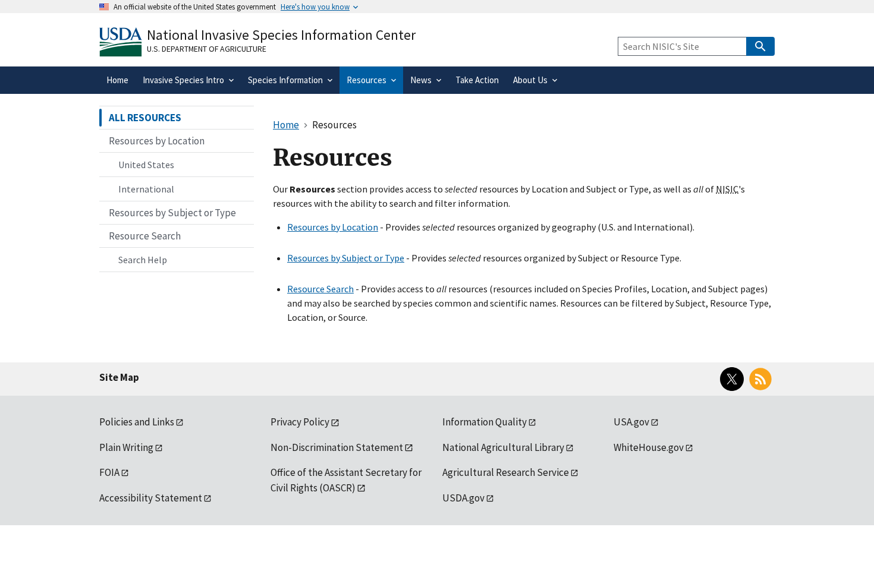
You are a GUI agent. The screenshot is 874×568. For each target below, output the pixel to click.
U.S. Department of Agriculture (206, 48)
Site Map (119, 377)
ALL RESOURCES (145, 117)
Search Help (142, 260)
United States (146, 165)
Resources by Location (332, 227)
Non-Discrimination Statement (337, 447)
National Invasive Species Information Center (281, 34)
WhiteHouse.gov (649, 447)
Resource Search (320, 289)
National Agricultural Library (503, 447)
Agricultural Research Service (505, 472)
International (146, 189)
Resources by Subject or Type (345, 258)
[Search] (760, 46)
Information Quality (484, 421)
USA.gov (631, 421)
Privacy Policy (300, 421)
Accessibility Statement (150, 497)
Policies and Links (136, 421)
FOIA (109, 472)
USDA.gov (463, 497)
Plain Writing (126, 447)
